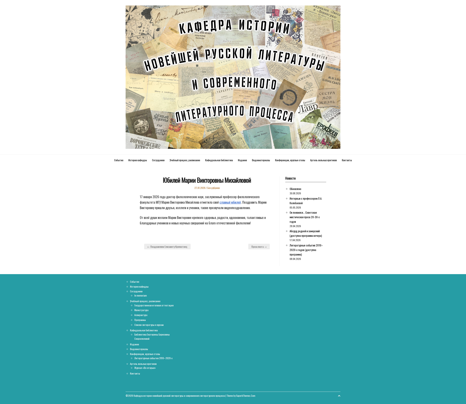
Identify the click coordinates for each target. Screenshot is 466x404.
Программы (140, 320)
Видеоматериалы (261, 160)
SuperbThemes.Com (245, 395)
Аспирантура (140, 315)
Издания (242, 160)
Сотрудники (158, 160)
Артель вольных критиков (323, 160)
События (118, 160)
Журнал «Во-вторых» (145, 368)
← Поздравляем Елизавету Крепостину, (167, 246)
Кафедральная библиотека (219, 160)
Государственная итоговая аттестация (153, 305)
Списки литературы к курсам (149, 325)
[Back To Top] (339, 395)
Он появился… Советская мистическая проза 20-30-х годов (305, 216)
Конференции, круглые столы (290, 160)
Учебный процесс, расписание (185, 160)
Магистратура (141, 310)
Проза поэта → (259, 246)
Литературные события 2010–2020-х (153, 358)
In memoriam (140, 295)
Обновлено (295, 189)
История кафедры (137, 160)
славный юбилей (230, 202)
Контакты (347, 160)
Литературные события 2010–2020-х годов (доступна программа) (306, 249)
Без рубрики (213, 188)
